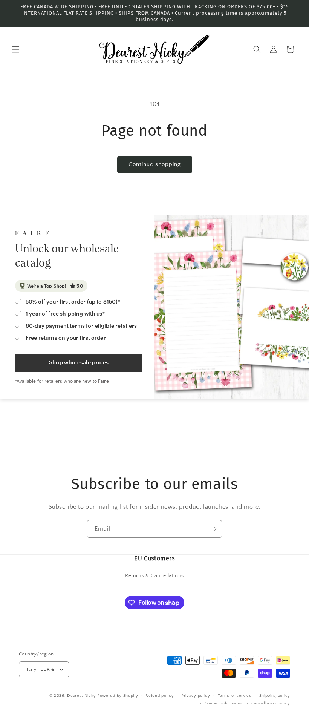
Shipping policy (275, 695)
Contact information (224, 703)
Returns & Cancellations (154, 576)
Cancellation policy (270, 703)
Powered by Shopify (117, 695)
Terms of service (235, 695)
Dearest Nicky (81, 695)
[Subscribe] (213, 529)
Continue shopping (154, 164)
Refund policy (159, 695)
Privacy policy (195, 695)
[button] (16, 49)
